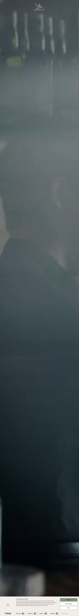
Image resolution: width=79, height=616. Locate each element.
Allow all (69, 599)
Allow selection (68, 603)
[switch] (35, 614)
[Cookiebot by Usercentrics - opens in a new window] (8, 614)
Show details (64, 613)
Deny (69, 607)
